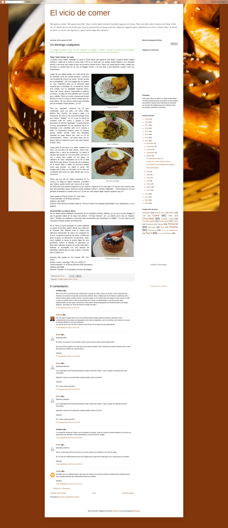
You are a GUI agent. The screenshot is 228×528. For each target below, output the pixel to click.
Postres (70, 279)
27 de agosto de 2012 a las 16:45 (68, 356)
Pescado (151, 227)
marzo (149, 184)
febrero (149, 187)
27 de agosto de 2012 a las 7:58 (67, 327)
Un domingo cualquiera (154, 158)
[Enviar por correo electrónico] (70, 276)
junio (149, 175)
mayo (149, 178)
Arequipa (146, 213)
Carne (155, 215)
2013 (147, 138)
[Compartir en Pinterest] (80, 276)
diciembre (150, 143)
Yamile (58, 471)
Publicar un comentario (61, 488)
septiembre (151, 153)
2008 (147, 203)
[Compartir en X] (75, 276)
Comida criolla (62, 279)
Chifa (170, 216)
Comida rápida (148, 221)
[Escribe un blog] (72, 276)
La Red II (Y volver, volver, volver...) (158, 161)
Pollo (163, 227)
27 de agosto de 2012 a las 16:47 (68, 389)
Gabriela (59, 315)
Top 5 (149, 233)
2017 (147, 125)
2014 (147, 134)
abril (148, 181)
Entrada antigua (128, 493)
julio (148, 171)
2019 (147, 119)
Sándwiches (173, 230)
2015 (147, 131)
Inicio (94, 493)
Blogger (137, 511)
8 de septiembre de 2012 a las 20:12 (69, 484)
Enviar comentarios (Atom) (69, 497)
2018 (147, 122)
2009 (147, 200)
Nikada (115, 511)
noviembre (151, 146)
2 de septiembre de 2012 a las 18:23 (69, 464)
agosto (149, 156)
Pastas (160, 224)
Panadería (149, 224)
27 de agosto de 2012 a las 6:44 (67, 308)
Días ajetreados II (152, 168)
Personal (173, 224)
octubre (149, 149)
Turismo (168, 233)
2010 (147, 197)
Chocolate (148, 218)
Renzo (58, 335)
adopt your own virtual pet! (159, 286)
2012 (147, 141)
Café (144, 216)
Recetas (163, 230)
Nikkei (176, 221)
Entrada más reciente (58, 493)
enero (149, 190)
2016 (147, 128)
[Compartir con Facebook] (77, 276)
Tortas (75, 279)
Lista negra (164, 221)
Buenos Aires (160, 213)
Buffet (171, 213)
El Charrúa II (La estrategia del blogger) (160, 164)
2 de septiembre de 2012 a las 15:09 (69, 438)
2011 (147, 194)
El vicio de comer (80, 12)
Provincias (152, 230)
